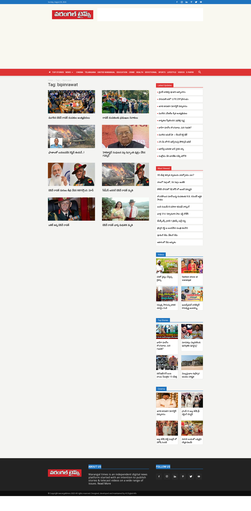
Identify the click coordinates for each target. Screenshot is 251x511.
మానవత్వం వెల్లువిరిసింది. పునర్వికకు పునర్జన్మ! (191, 344)
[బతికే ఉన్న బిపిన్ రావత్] (71, 209)
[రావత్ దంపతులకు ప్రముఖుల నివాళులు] (125, 101)
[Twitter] (196, 2)
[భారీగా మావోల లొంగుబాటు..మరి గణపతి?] (167, 331)
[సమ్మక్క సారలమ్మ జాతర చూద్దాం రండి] (167, 293)
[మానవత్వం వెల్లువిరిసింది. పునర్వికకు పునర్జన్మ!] (192, 331)
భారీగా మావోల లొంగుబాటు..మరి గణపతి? (175, 127)
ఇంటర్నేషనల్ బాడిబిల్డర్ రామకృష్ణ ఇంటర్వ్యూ (191, 306)
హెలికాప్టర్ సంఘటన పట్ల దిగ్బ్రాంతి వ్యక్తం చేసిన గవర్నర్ (124, 154)
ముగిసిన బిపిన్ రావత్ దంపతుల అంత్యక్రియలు (69, 117)
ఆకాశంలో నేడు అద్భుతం (166, 242)
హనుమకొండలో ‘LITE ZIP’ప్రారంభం (174, 99)
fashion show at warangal (190, 278)
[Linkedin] (186, 2)
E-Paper (190, 72)
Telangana (90, 72)
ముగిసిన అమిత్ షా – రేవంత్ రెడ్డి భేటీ (173, 134)
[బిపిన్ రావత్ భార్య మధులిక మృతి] (125, 209)
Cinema (79, 72)
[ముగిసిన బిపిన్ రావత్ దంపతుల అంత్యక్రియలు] (71, 101)
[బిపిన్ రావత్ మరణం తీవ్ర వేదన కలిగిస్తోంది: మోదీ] (71, 174)
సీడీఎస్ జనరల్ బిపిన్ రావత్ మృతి (118, 190)
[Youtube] (201, 2)
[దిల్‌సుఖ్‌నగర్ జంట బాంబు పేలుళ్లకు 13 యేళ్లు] (167, 362)
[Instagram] (182, 2)
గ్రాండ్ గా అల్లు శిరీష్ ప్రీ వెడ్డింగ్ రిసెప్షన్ (191, 412)
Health (139, 72)
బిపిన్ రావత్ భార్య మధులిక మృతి (118, 224)
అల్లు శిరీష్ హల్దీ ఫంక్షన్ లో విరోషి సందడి (167, 440)
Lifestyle (171, 72)
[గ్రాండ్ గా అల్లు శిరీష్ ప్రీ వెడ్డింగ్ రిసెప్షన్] (192, 400)
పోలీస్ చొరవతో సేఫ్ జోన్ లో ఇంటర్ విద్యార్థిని (174, 189)
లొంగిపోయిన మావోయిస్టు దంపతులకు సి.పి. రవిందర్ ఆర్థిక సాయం (179, 198)
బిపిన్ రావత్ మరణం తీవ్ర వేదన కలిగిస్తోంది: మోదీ (71, 190)
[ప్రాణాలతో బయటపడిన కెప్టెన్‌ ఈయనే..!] (71, 136)
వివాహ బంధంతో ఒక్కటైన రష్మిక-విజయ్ (192, 440)
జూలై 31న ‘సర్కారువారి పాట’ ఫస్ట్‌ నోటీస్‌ (173, 214)
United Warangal (106, 72)
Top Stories (58, 72)
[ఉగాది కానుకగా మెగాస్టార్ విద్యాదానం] (167, 400)
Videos (181, 72)
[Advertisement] (150, 14)
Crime (132, 72)
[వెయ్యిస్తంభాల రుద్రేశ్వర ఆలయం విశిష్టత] (192, 362)
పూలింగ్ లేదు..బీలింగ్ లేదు (167, 235)
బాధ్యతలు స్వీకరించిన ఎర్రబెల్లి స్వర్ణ (172, 120)
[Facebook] (177, 2)
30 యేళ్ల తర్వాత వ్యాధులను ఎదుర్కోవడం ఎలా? (175, 175)
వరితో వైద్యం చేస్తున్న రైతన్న (164, 278)
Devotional (151, 72)
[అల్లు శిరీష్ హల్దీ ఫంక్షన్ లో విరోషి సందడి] (167, 428)
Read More (104, 483)
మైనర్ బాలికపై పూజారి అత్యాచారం (172, 92)
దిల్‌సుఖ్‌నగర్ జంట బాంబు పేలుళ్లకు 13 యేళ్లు (167, 375)
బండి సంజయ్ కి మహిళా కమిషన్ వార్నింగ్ (173, 206)
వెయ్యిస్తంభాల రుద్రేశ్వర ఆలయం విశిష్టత (191, 375)
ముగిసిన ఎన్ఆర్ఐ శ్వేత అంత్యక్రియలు (173, 113)
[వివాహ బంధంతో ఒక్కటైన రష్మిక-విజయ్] (192, 428)
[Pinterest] (191, 2)
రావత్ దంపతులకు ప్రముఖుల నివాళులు (120, 117)
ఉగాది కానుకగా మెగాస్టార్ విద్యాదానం (173, 106)
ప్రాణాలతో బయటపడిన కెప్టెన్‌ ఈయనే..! (66, 152)
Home (50, 80)
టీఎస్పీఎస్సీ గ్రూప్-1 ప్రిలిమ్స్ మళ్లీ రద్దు (171, 221)
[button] (199, 72)
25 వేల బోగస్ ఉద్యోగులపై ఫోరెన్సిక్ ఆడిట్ (175, 142)
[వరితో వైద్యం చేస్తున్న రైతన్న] (167, 265)
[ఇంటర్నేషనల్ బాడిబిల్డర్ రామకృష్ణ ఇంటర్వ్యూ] (192, 293)
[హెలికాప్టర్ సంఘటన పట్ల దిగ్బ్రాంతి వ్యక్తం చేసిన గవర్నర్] (125, 136)
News (68, 72)
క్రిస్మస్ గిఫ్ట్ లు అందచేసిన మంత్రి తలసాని (172, 228)
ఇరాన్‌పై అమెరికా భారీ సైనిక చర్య (171, 149)
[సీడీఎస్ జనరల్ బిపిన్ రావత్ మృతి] (125, 174)
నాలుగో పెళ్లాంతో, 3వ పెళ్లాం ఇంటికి (171, 182)
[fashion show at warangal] (192, 265)
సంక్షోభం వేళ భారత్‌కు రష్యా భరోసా (173, 156)
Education (122, 72)
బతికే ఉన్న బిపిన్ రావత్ (59, 224)
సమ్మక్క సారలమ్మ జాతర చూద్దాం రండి (166, 306)
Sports (161, 72)
